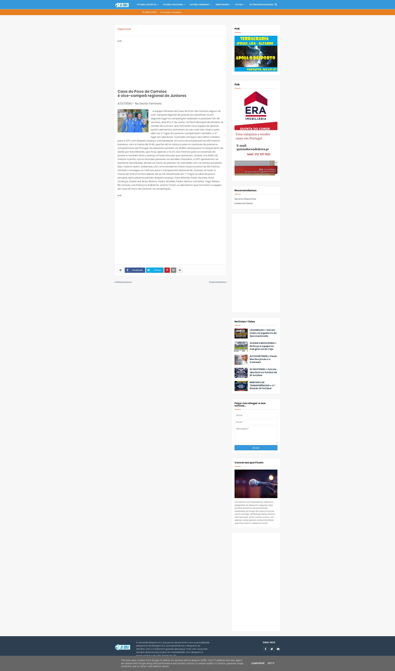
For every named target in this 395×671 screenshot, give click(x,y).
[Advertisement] (170, 64)
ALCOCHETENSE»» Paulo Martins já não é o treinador (263, 359)
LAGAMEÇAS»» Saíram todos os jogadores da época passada (263, 333)
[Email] (173, 270)
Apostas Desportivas (245, 198)
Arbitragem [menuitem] (222, 4)
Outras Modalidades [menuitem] (261, 4)
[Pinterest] (167, 270)
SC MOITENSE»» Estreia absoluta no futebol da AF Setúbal (263, 372)
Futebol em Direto (244, 203)
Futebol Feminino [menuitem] (199, 4)
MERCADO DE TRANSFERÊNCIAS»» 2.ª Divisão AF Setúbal (262, 385)
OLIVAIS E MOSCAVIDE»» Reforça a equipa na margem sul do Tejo (263, 346)
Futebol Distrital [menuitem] (146, 4)
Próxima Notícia (217, 282)
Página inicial (124, 29)
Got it (271, 663)
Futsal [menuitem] (239, 4)
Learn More (257, 663)
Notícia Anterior (124, 282)
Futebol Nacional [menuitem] (173, 4)
